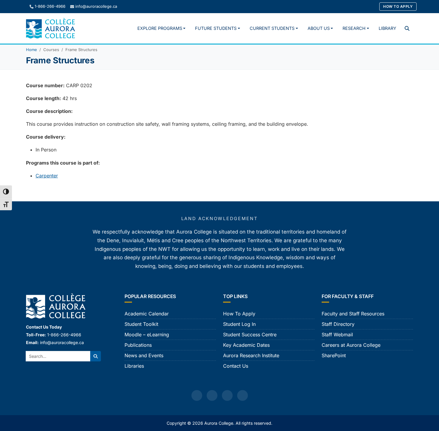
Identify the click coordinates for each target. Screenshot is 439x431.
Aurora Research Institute (251, 355)
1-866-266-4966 (50, 6)
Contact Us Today (44, 326)
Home (31, 49)
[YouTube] (227, 395)
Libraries (134, 366)
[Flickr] (242, 395)
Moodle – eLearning (147, 335)
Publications (138, 345)
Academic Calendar (147, 314)
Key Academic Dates (246, 345)
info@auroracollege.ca (96, 6)
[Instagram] (212, 395)
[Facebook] (196, 395)
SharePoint (334, 355)
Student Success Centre (250, 335)
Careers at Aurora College (351, 345)
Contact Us (235, 366)
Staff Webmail (337, 335)
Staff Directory (338, 324)
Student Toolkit (141, 324)
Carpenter (47, 176)
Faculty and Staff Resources (353, 314)
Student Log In (239, 324)
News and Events (144, 355)
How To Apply (398, 6)
